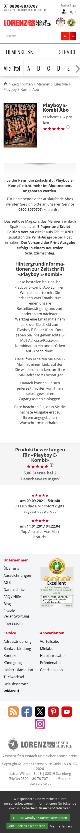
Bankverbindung (17, 648)
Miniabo (47, 648)
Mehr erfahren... (62, 826)
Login (72, 11)
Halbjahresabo (52, 655)
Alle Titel (12, 68)
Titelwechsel (14, 676)
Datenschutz (14, 589)
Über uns (11, 568)
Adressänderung (18, 641)
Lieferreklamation (18, 669)
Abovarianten (52, 633)
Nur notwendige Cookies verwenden (40, 818)
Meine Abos (68, 5)
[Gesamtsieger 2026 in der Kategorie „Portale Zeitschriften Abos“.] (60, 22)
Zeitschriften (22, 84)
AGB (7, 582)
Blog (7, 603)
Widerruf (11, 691)
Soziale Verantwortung (16, 613)
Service (67, 51)
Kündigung (13, 662)
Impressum (13, 623)
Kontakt (10, 655)
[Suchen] (68, 36)
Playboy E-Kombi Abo (21, 89)
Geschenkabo (51, 669)
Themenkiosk (18, 51)
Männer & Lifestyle (52, 84)
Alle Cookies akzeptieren (27, 826)
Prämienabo (50, 662)
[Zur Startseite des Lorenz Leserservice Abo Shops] (29, 22)
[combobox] (32, 36)
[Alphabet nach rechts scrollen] (77, 68)
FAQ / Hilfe (12, 596)
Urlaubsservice (16, 684)
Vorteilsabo (49, 641)
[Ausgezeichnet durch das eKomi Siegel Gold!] (71, 22)
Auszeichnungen (17, 575)
